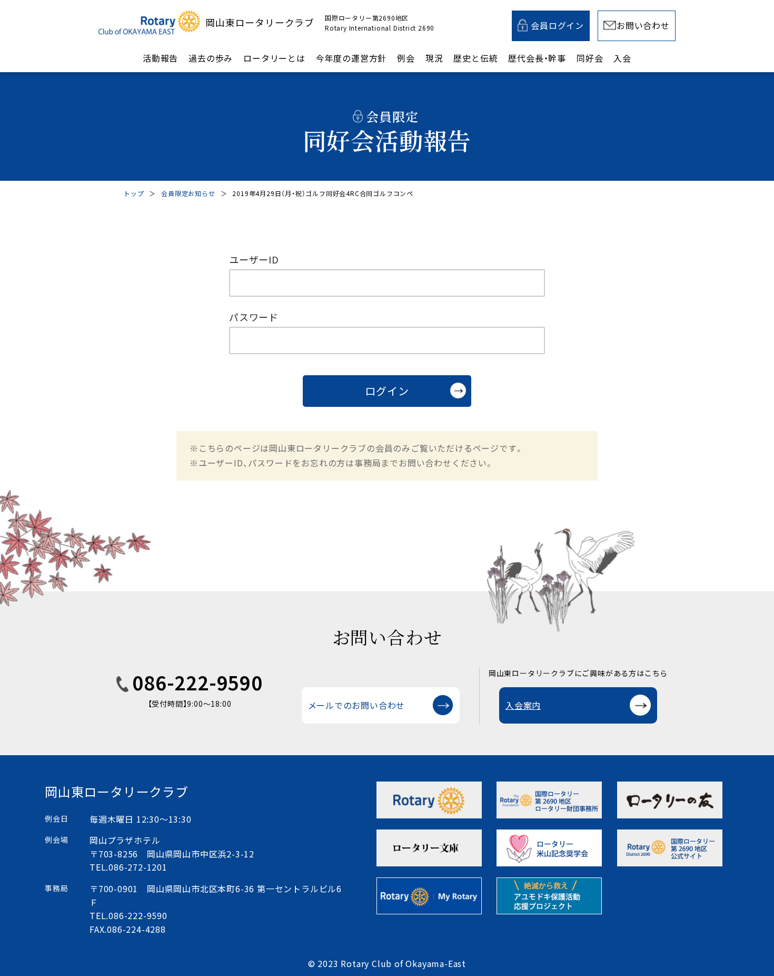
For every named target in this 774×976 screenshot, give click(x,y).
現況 (434, 58)
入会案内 (523, 705)
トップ (134, 193)
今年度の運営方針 (351, 58)
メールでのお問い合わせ (356, 705)
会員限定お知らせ (188, 193)
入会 (622, 58)
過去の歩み (210, 58)
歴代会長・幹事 (537, 58)
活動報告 (160, 58)
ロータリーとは (274, 58)
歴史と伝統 (475, 58)
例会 (406, 58)
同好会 (590, 58)
